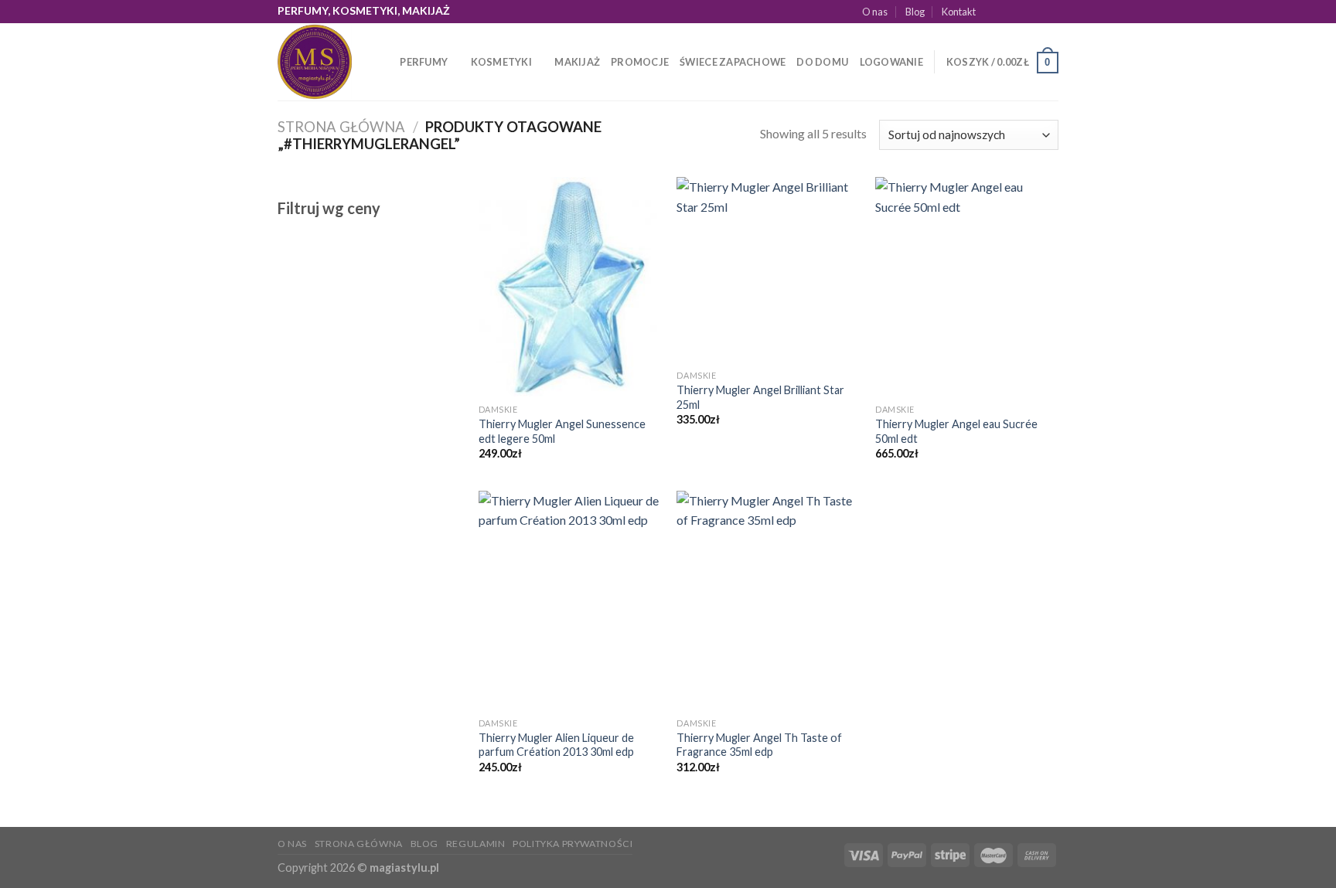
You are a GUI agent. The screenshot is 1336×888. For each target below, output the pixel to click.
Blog (915, 11)
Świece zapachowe (733, 62)
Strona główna (341, 126)
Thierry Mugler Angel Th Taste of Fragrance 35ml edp (759, 745)
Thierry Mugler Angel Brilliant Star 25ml (760, 397)
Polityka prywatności (572, 843)
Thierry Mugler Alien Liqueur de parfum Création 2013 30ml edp (556, 745)
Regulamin (476, 843)
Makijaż (577, 62)
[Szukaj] (383, 62)
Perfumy (424, 62)
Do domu (822, 62)
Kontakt (959, 11)
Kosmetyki (501, 62)
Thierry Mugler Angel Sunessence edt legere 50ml (562, 431)
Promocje (640, 62)
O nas (875, 11)
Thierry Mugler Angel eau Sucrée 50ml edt (956, 431)
